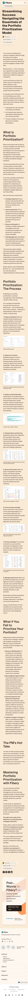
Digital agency (6, 958)
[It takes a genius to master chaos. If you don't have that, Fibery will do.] (14, 455)
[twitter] (6, 872)
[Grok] (10, 941)
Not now (14, 991)
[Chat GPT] (2, 941)
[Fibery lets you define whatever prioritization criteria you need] (14, 378)
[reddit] (11, 872)
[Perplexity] (12, 941)
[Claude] (5, 941)
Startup (5, 962)
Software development (8, 960)
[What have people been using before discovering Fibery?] (14, 528)
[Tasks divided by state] (14, 341)
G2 (15, 920)
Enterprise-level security (20, 947)
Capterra (20, 920)
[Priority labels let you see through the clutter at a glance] (14, 561)
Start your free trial (13, 908)
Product (5, 957)
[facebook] (4, 872)
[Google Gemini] (7, 941)
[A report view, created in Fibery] (14, 419)
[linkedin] (9, 872)
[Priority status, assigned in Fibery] (14, 492)
